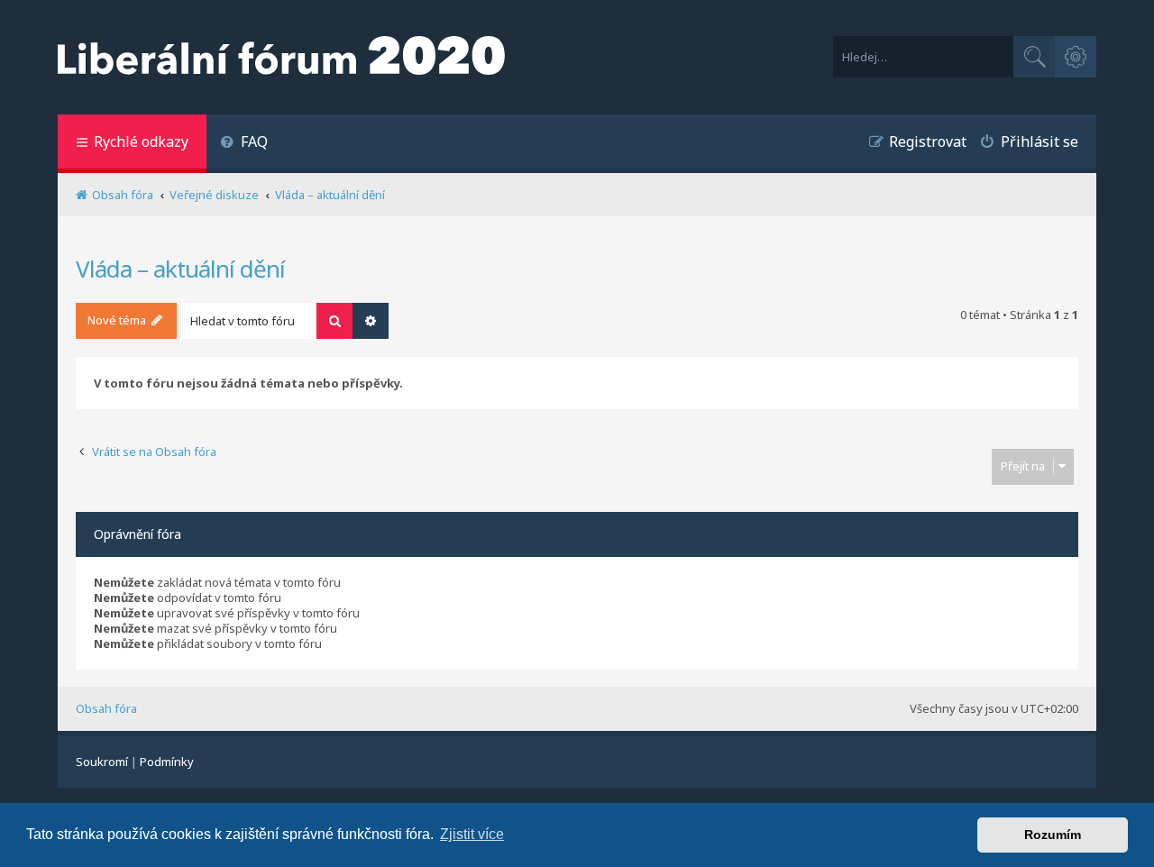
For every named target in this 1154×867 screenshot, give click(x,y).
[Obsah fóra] (281, 57)
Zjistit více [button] (472, 834)
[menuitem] (243, 143)
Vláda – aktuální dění (180, 268)
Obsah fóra (106, 708)
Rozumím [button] (1052, 834)
